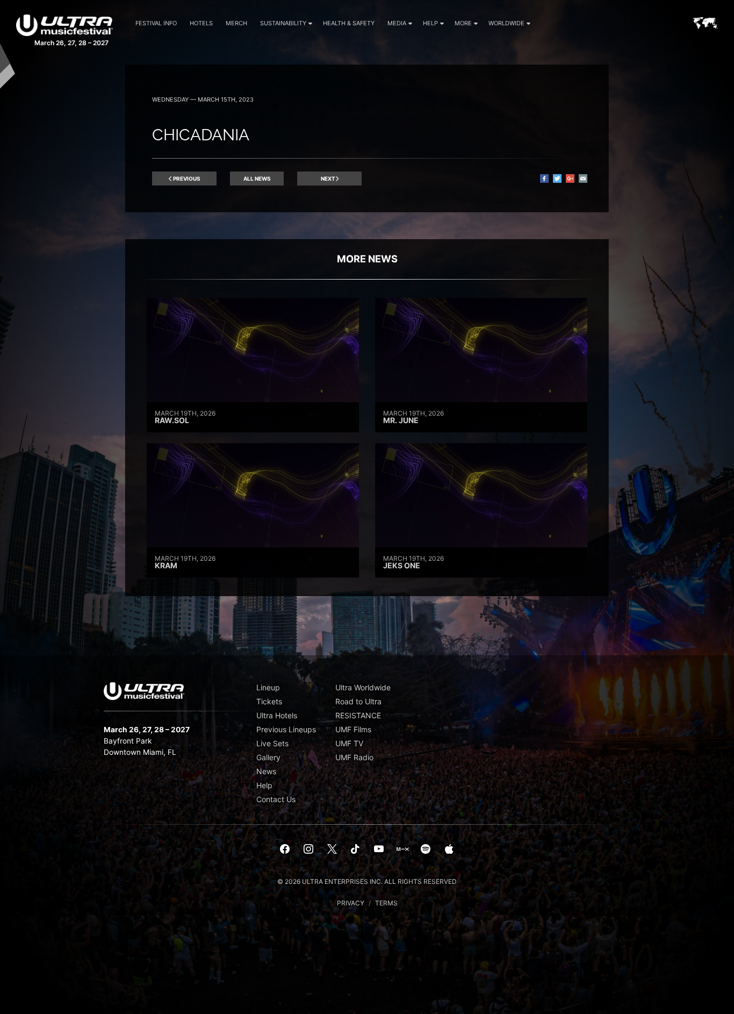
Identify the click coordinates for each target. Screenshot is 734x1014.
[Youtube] (379, 849)
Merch (236, 23)
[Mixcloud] (402, 849)
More (463, 23)
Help (430, 23)
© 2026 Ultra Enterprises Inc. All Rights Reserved (367, 881)
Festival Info (156, 23)
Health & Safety (349, 23)
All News (257, 178)
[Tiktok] (355, 849)
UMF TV (349, 743)
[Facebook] (285, 849)
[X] (332, 849)
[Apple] (449, 849)
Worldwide (506, 23)
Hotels (201, 23)
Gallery (268, 757)
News (266, 771)
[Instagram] (308, 849)
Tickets (269, 701)
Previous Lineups (286, 729)
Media (396, 23)
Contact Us (276, 799)
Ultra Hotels (276, 715)
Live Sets (272, 743)
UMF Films (353, 729)
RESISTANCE (358, 715)
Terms (386, 903)
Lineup (268, 687)
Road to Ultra (358, 701)
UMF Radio (354, 757)
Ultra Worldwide (363, 687)
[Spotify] (425, 849)
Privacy (350, 903)
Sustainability (283, 23)
